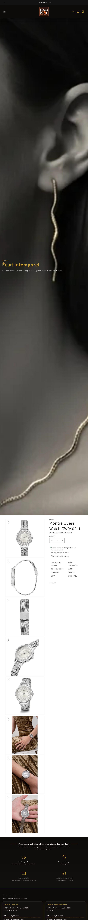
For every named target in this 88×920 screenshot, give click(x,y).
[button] (4, 11)
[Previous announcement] (4, 2)
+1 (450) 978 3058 (55, 916)
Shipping (52, 532)
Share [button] (54, 583)
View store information (60, 556)
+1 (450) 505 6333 (12, 916)
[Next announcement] (83, 2)
